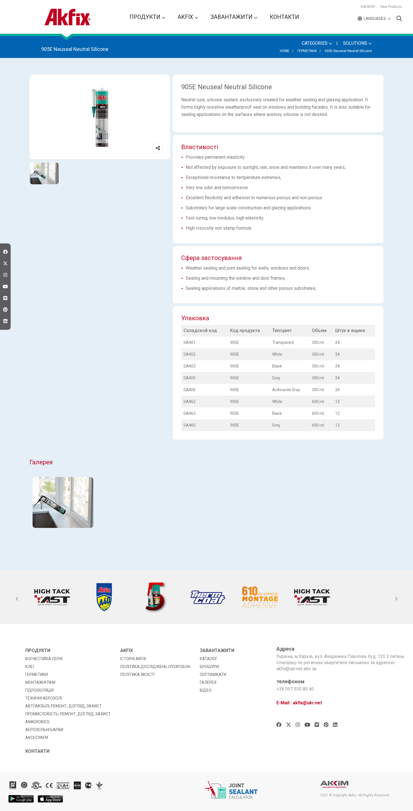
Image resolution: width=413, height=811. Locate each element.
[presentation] (17, 598)
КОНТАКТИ (284, 17)
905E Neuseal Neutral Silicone (348, 51)
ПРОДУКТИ (146, 17)
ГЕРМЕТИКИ (307, 51)
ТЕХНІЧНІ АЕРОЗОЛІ (43, 698)
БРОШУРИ (209, 666)
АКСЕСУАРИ (36, 737)
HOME (284, 51)
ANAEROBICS (37, 722)
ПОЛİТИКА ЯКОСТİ (137, 674)
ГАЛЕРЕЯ (208, 682)
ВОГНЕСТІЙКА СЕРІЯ (43, 659)
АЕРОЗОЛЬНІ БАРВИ (44, 729)
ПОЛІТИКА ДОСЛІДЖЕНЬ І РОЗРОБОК (155, 666)
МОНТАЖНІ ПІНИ (40, 682)
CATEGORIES (315, 43)
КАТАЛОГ (368, 7)
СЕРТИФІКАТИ (213, 674)
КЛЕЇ (29, 666)
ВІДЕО (206, 690)
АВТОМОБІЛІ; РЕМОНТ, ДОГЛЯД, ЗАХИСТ (63, 706)
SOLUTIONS (355, 43)
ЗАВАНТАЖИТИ (232, 17)
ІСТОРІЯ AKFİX (133, 659)
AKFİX (186, 17)
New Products (391, 7)
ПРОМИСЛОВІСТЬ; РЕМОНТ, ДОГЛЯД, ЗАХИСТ (68, 714)
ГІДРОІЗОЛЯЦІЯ (39, 690)
